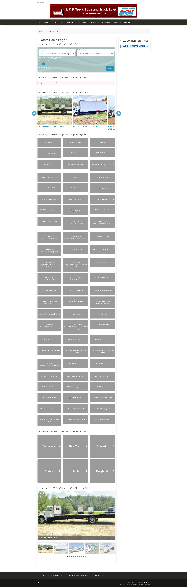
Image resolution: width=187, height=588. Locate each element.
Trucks (50, 57)
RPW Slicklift (70, 22)
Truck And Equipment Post (142, 582)
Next (112, 548)
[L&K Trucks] (93, 17)
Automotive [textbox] (43, 50)
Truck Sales (83, 22)
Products (58, 22)
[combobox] (58, 50)
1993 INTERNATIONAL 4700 (50, 127)
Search (110, 69)
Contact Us (129, 22)
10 (85, 556)
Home (39, 22)
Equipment (57, 57)
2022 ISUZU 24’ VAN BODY (85, 127)
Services (117, 22)
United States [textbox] (81, 50)
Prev (40, 548)
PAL (38, 583)
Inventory (95, 22)
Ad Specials (107, 22)
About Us (47, 22)
